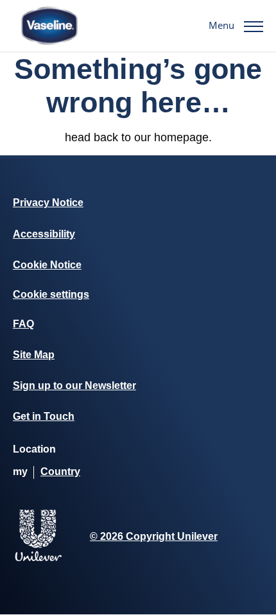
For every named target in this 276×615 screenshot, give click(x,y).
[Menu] (253, 25)
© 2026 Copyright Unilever (154, 536)
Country (60, 471)
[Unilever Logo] (38, 558)
